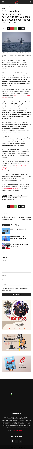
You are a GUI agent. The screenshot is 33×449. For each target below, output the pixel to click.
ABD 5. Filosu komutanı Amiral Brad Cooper (17, 195)
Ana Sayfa (4, 6)
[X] (8, 28)
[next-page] (5, 252)
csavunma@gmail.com (19, 430)
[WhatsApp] (15, 28)
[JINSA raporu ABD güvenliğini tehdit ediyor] (6, 246)
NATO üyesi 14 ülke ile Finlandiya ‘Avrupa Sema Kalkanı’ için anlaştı (25, 217)
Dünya (9, 6)
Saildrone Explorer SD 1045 (8, 199)
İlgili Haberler (6, 225)
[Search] (31, 2)
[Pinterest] (12, 28)
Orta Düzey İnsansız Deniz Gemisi (11, 188)
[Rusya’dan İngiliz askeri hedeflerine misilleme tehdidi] (6, 238)
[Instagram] (12, 441)
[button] (2, 2)
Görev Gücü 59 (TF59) (6, 197)
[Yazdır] (23, 28)
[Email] (19, 28)
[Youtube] (20, 441)
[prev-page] (3, 252)
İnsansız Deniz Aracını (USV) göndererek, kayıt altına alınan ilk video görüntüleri (15, 168)
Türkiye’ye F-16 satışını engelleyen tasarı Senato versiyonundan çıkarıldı (8, 217)
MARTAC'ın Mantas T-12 (18, 197)
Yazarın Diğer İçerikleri (16, 225)
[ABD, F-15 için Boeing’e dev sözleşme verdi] (6, 231)
